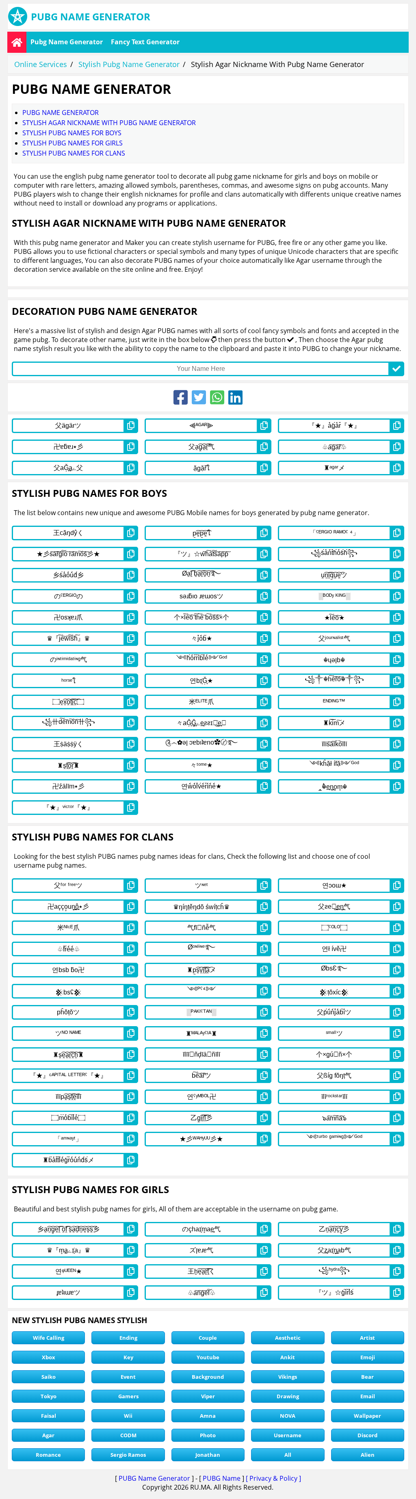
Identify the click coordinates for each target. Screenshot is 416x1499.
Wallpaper (367, 1415)
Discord (367, 1435)
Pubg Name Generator (66, 41)
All (287, 1454)
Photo (208, 1435)
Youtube (208, 1357)
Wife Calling (48, 1337)
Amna (208, 1415)
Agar (48, 1435)
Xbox (48, 1357)
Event (128, 1376)
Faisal (48, 1415)
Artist (367, 1337)
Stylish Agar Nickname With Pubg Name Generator (109, 122)
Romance (48, 1454)
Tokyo (48, 1396)
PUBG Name (221, 1478)
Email (367, 1396)
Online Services (40, 64)
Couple (208, 1337)
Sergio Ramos (128, 1454)
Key (128, 1357)
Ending (128, 1337)
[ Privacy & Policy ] (273, 1478)
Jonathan (207, 1454)
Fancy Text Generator (145, 41)
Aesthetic (288, 1337)
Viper (208, 1396)
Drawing (288, 1396)
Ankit (287, 1357)
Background (208, 1376)
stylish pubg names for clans (73, 153)
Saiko (48, 1376)
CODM (128, 1435)
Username (287, 1435)
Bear (367, 1376)
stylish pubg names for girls (72, 143)
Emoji (367, 1357)
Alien (368, 1454)
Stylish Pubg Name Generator (129, 64)
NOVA (287, 1415)
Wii (128, 1415)
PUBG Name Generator (154, 1478)
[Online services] (16, 42)
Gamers (128, 1396)
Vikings (287, 1376)
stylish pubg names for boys (71, 132)
